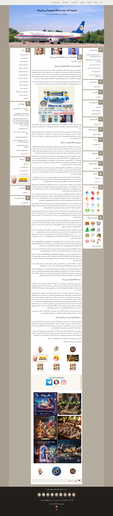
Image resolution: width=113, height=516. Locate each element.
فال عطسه (25, 192)
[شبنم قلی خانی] (39, 51)
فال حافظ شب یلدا (24, 170)
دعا (99, 148)
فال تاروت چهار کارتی (23, 71)
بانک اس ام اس (74, 2)
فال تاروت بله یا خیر (23, 95)
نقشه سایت (51, 504)
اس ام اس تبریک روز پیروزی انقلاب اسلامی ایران (93, 60)
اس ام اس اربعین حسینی (95, 64)
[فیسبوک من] (65, 495)
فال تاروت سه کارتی (23, 68)
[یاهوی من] (73, 495)
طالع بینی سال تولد (96, 246)
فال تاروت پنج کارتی (23, 75)
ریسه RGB (97, 178)
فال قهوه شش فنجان (95, 114)
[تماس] (56, 495)
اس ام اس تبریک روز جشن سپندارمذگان (95, 75)
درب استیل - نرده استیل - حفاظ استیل (21, 133)
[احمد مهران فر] (73, 51)
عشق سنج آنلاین (96, 168)
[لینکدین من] (39, 495)
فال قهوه (98, 107)
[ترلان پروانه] (56, 51)
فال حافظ (96, 2)
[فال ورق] (45, 452)
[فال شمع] (45, 428)
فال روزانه (82, 2)
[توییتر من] (52, 495)
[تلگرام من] (69, 495)
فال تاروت (89, 2)
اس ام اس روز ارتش (96, 71)
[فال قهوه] (69, 428)
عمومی (72, 481)
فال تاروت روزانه (24, 54)
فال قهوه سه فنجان (96, 110)
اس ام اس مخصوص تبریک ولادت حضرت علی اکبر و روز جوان (93, 55)
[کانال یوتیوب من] (43, 495)
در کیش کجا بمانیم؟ (23, 128)
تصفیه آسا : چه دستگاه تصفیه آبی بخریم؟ (57, 10)
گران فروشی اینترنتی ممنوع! (21, 137)
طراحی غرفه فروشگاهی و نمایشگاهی (23, 146)
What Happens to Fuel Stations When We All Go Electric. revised (21, 114)
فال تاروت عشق (24, 88)
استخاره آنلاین (65, 2)
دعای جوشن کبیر (96, 144)
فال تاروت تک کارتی (23, 65)
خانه (101, 2)
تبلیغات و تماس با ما (55, 2)
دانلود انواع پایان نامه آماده (22, 150)
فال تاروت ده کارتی (23, 85)
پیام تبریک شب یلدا (23, 174)
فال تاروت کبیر (24, 58)
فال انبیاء (98, 97)
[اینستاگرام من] (60, 495)
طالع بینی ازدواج (96, 134)
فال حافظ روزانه (24, 167)
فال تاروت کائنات (24, 61)
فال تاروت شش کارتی (23, 78)
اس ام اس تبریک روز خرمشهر (93, 68)
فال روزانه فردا (24, 202)
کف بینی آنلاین (97, 124)
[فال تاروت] (69, 404)
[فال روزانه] (45, 404)
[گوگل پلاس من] (48, 495)
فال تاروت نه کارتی (23, 81)
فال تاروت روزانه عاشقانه (22, 91)
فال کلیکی (98, 158)
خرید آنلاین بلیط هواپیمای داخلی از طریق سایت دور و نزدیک (21, 141)
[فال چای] (69, 452)
